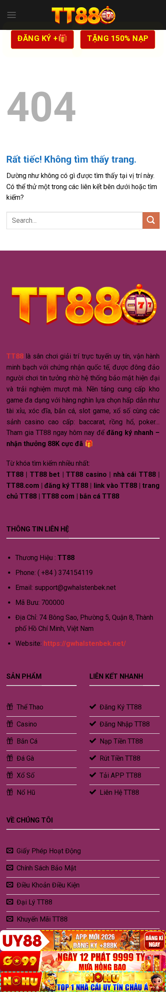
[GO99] (83, 961)
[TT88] (83, 15)
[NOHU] (83, 982)
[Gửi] (151, 220)
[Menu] (11, 14)
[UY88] (83, 940)
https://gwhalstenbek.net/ (84, 643)
